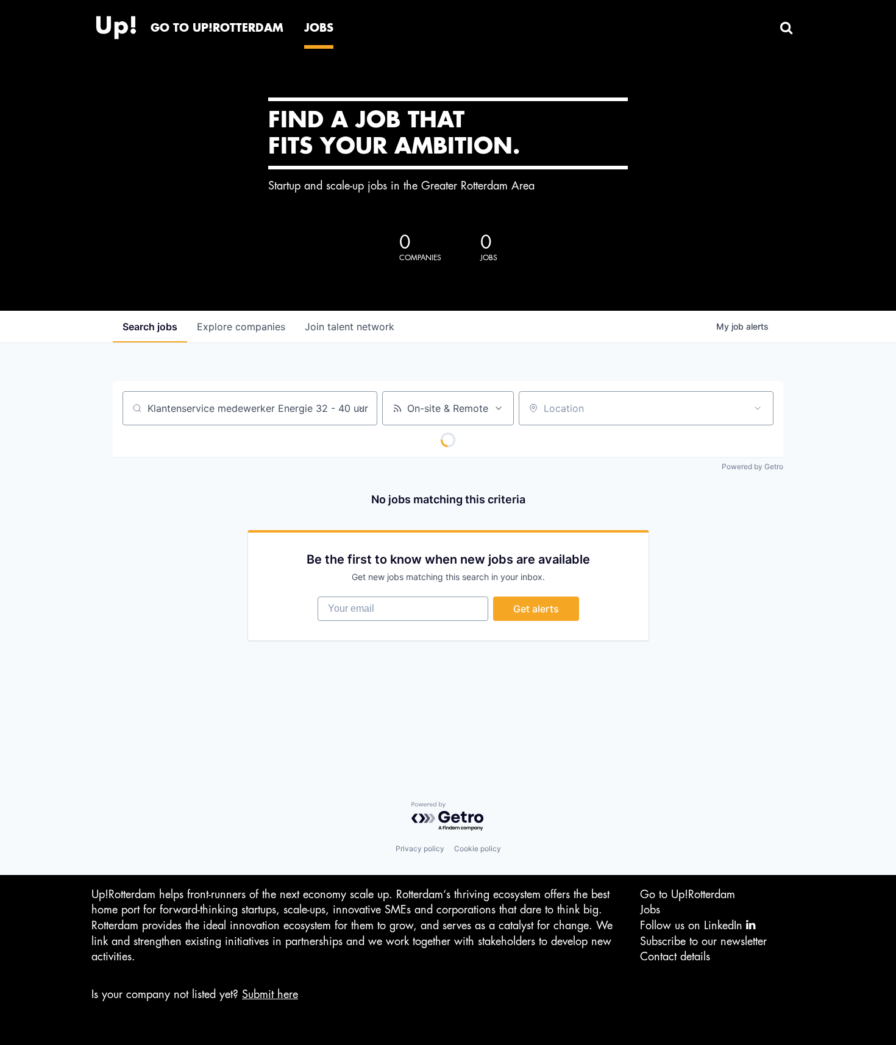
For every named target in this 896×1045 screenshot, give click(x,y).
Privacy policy (420, 848)
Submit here (270, 994)
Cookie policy (477, 848)
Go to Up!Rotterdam (687, 894)
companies (241, 327)
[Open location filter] (757, 408)
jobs (150, 327)
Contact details (675, 956)
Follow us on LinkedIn (693, 925)
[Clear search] (361, 408)
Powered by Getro (752, 466)
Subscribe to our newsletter (703, 941)
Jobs (650, 909)
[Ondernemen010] (115, 24)
